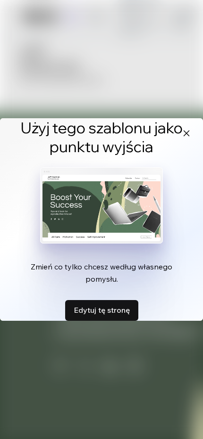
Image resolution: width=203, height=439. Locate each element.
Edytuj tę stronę (102, 310)
